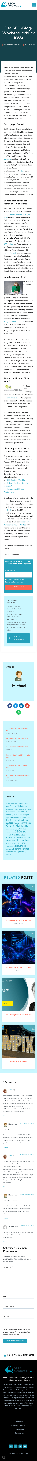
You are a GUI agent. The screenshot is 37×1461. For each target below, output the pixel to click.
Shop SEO (21, 843)
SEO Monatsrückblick (20, 838)
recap (13, 832)
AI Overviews (15, 804)
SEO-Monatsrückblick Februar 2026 (17, 766)
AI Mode (10, 804)
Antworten (5, 1116)
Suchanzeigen (9, 849)
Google (20, 812)
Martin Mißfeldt (10, 253)
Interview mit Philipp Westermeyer (14, 491)
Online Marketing (17, 826)
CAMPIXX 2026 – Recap (18, 1061)
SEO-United (8, 244)
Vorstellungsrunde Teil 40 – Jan (19, 1014)
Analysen (21, 804)
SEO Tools (21, 840)
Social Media (19, 846)
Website (6, 1317)
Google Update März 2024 (16, 815)
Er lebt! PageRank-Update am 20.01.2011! (17, 485)
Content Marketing (17, 806)
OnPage (22, 829)
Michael (19, 686)
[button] (9, 705)
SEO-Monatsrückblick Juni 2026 (17, 747)
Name (6, 1297)
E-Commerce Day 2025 (19, 809)
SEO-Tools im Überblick (16, 480)
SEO (18, 831)
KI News (27, 818)
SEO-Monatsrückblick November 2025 (17, 777)
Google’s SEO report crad (14, 321)
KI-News (22, 818)
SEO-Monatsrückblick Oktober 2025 (17, 729)
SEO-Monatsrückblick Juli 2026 (17, 738)
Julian (10, 1090)
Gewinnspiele (11, 812)
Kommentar (8, 1267)
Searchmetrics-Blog (11, 398)
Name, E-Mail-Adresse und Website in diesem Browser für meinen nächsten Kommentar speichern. (16, 1332)
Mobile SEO (18, 823)
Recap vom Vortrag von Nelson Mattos (16, 524)
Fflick (22, 171)
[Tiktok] (15, 1446)
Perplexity (9, 832)
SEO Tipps (12, 841)
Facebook (7, 510)
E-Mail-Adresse (10, 571)
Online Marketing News (11, 829)
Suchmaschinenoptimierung (16, 852)
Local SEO (9, 823)
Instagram (15, 818)
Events (29, 809)
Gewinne (7, 159)
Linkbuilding (22, 820)
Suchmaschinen (21, 849)
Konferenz (11, 820)
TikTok (8, 854)
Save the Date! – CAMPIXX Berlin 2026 (18, 756)
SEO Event (18, 835)
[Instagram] (11, 1446)
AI (6, 804)
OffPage (27, 823)
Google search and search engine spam (17, 216)
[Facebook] (25, 1446)
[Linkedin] (20, 1446)
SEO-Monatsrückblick (12, 45)
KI (19, 817)
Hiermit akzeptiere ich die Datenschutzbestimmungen (14, 581)
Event (26, 809)
